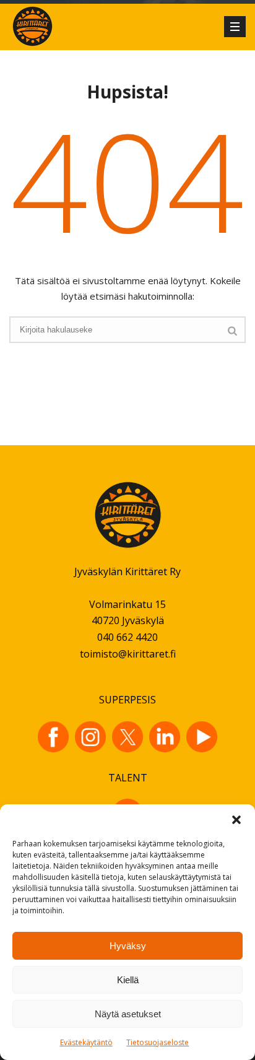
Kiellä (128, 980)
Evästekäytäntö (86, 1042)
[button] (236, 820)
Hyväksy (128, 946)
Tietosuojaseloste (157, 1042)
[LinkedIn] (164, 736)
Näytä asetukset (128, 1014)
